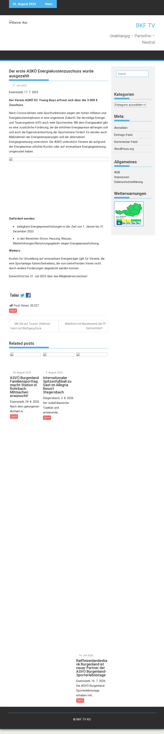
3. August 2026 (54, 372)
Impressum (121, 177)
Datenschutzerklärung (128, 182)
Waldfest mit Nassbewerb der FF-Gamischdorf (86, 326)
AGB (117, 172)
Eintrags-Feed (123, 135)
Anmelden (120, 128)
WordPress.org (124, 149)
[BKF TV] (13, 54)
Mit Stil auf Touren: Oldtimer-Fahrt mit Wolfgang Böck (30, 326)
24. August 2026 (22, 372)
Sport (13, 310)
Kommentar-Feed (125, 142)
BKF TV (145, 25)
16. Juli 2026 (86, 655)
